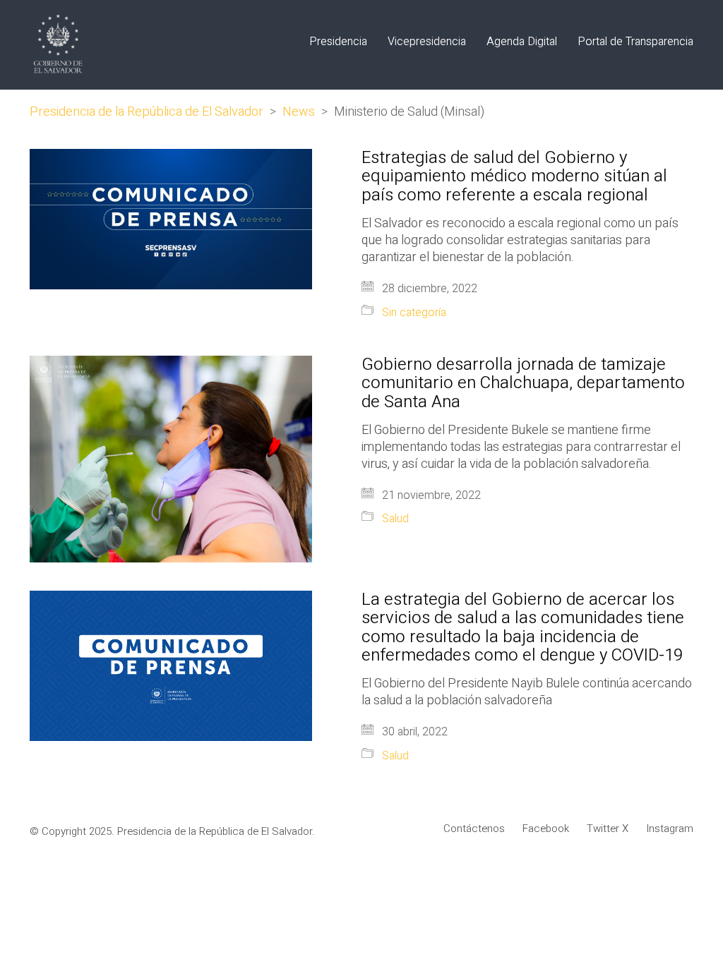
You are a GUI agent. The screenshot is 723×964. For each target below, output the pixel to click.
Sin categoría (414, 313)
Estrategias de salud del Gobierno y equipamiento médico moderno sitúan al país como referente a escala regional (514, 177)
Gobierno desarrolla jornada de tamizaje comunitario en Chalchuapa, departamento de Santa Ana (523, 383)
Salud (395, 519)
